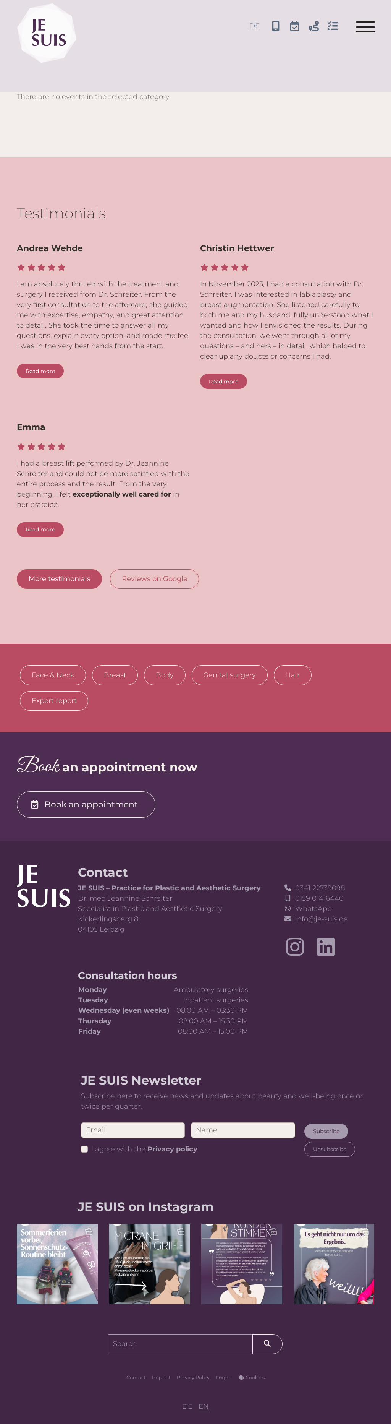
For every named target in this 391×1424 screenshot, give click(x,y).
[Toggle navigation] (365, 26)
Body (165, 675)
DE (254, 26)
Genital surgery (229, 675)
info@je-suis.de (321, 919)
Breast (115, 675)
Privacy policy (172, 1149)
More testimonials (59, 579)
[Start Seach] (267, 1344)
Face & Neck (53, 675)
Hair (292, 675)
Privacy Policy (193, 1377)
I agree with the (144, 1149)
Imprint (161, 1377)
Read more (40, 371)
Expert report (54, 701)
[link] (43, 886)
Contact (136, 1377)
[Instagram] (295, 947)
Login (223, 1377)
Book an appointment (91, 804)
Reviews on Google (154, 579)
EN (204, 1406)
